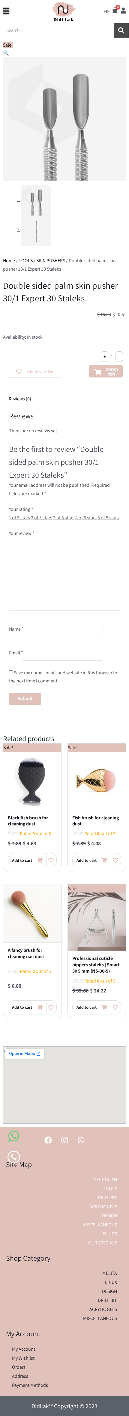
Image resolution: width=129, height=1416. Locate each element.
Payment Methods (30, 1385)
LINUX (111, 1282)
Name (16, 629)
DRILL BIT (107, 1197)
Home (9, 260)
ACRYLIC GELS (103, 1206)
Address (20, 1376)
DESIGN (109, 1216)
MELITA (109, 1273)
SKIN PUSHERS (50, 260)
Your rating (21, 509)
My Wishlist (23, 1358)
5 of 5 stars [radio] (108, 517)
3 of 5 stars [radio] (63, 517)
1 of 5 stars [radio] (19, 517)
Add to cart (22, 860)
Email (16, 653)
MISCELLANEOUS (100, 1225)
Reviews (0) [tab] (20, 399)
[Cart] (115, 10)
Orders (19, 1367)
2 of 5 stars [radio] (41, 517)
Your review (21, 533)
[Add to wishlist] (51, 860)
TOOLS (26, 260)
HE (107, 11)
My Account (23, 1349)
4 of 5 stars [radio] (86, 517)
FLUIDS (110, 1234)
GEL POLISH (105, 1179)
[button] (6, 53)
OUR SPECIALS (102, 1243)
